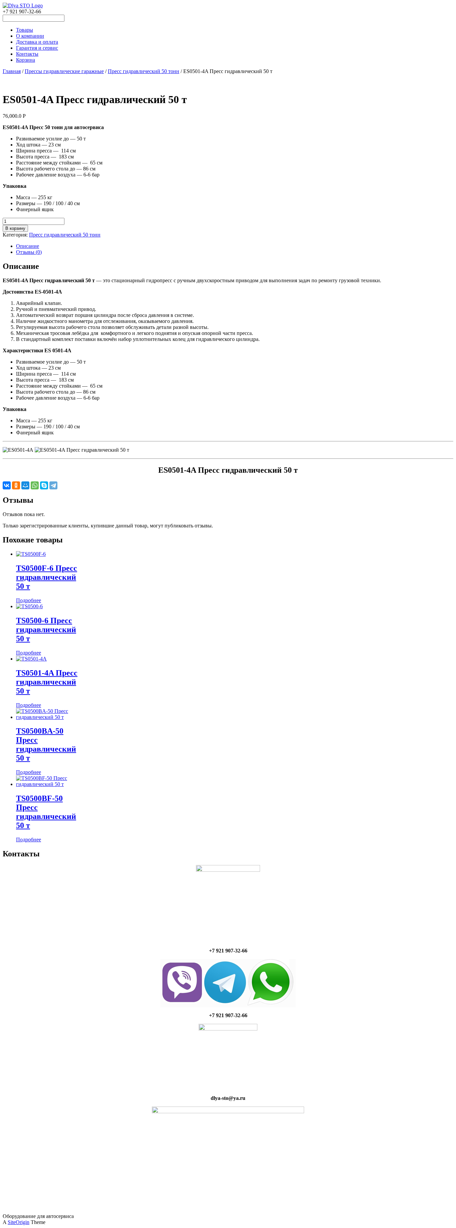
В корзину (15, 228)
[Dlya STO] (23, 5)
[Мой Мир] (25, 485)
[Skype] (44, 485)
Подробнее (28, 600)
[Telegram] (53, 485)
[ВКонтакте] (7, 485)
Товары (24, 30)
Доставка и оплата (37, 42)
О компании (30, 36)
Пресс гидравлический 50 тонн (143, 71)
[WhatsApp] (35, 485)
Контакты (27, 54)
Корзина (25, 60)
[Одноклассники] (16, 485)
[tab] (234, 246)
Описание (27, 246)
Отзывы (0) (29, 252)
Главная (12, 71)
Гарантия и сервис (37, 48)
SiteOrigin (18, 1222)
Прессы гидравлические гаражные (64, 71)
